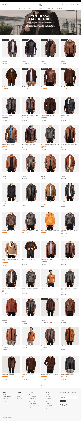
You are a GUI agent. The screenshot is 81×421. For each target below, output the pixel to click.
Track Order (48, 401)
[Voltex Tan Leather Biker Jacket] (50, 278)
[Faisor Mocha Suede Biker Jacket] (31, 364)
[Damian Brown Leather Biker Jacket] (50, 336)
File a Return (48, 398)
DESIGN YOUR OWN (59, 8)
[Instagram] (64, 405)
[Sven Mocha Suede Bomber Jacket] (50, 105)
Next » (42, 385)
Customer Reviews (32, 398)
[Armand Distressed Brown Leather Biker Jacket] (50, 134)
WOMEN (24, 8)
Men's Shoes (5, 398)
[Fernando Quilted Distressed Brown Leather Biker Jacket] (70, 278)
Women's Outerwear (7, 396)
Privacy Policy (48, 407)
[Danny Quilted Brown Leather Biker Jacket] (31, 221)
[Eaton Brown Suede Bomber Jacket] (70, 163)
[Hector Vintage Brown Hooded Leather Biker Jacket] (31, 307)
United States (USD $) (64, 4)
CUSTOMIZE (30, 8)
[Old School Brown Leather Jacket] (11, 134)
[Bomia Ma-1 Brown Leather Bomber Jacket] (50, 163)
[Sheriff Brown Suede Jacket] (11, 77)
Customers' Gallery (32, 400)
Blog (30, 407)
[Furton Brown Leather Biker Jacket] (70, 249)
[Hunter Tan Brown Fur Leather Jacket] (70, 336)
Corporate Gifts (20, 400)
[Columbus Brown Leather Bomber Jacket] (70, 307)
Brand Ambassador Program (34, 405)
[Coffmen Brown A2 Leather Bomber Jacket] (70, 134)
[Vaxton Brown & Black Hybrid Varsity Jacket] (11, 192)
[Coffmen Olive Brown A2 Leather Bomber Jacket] (50, 192)
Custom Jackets (20, 394)
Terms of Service (49, 408)
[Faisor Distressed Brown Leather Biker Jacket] (31, 278)
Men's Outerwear (6, 394)
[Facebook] (62, 405)
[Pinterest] (66, 405)
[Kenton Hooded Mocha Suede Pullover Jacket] (50, 364)
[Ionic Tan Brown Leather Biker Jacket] (11, 307)
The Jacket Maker (8, 417)
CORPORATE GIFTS (42, 8)
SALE (53, 8)
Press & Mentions (32, 396)
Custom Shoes (19, 396)
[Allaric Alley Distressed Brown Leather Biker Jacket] (70, 221)
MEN (19, 8)
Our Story (31, 394)
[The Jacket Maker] (40, 5)
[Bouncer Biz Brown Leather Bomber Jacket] (31, 105)
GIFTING (48, 8)
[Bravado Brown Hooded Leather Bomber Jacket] (70, 192)
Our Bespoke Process (33, 401)
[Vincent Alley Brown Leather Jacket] (31, 134)
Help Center (48, 394)
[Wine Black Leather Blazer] (70, 105)
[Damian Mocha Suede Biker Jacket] (31, 249)
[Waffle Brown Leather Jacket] (50, 249)
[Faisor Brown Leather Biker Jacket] (11, 221)
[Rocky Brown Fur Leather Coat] (11, 364)
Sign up (62, 401)
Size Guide (48, 396)
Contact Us (48, 400)
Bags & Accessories (6, 400)
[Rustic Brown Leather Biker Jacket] (70, 364)
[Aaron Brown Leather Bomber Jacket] (11, 278)
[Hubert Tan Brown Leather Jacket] (31, 336)
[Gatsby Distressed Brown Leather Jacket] (31, 192)
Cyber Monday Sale (6, 401)
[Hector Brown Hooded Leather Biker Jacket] (31, 163)
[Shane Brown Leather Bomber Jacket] (11, 163)
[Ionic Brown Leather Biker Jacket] (11, 336)
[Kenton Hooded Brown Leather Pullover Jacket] (50, 221)
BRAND (35, 8)
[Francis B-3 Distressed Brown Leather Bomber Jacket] (11, 249)
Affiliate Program (32, 403)
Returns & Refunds (49, 403)
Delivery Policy (49, 405)
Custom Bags (19, 398)
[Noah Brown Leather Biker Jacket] (11, 105)
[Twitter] (60, 405)
